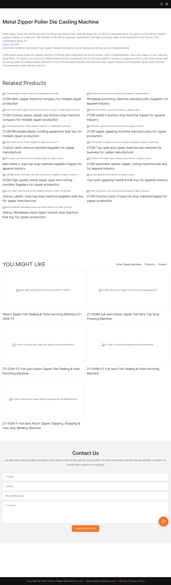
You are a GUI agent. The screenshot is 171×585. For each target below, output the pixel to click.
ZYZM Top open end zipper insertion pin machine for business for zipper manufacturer (124, 150)
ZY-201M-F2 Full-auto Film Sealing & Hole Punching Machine (123, 371)
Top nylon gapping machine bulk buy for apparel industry (127, 180)
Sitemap (122, 580)
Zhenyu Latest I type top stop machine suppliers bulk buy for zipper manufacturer (43, 198)
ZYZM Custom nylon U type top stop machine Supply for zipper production (127, 198)
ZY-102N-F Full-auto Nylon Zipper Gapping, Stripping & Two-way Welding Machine (41, 426)
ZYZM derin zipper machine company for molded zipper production (42, 101)
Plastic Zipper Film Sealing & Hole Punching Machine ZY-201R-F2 (42, 316)
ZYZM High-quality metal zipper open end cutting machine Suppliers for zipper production (37, 182)
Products (150, 264)
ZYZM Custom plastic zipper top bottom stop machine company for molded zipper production (41, 117)
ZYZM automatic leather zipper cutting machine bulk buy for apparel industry (127, 166)
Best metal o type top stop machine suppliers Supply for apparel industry (42, 166)
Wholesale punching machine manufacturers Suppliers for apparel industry (127, 101)
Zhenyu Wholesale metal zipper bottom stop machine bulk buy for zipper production (40, 215)
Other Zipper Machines (128, 264)
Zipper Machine (11, 44)
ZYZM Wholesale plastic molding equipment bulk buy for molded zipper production (42, 134)
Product (162, 264)
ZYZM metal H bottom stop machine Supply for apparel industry (126, 117)
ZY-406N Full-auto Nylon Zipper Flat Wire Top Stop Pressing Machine (123, 316)
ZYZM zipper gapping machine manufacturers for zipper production (126, 134)
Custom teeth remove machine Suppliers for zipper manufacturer (39, 150)
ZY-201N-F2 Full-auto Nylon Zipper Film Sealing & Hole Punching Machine (41, 371)
